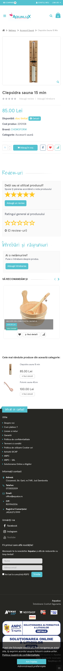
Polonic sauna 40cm (29, 382)
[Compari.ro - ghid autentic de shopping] (16, 582)
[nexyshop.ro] (27, 612)
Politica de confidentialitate (17, 439)
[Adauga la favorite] (50, 148)
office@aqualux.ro (14, 496)
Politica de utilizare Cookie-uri (18, 448)
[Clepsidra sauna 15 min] (10, 369)
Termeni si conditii (12, 444)
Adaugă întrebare (46, 99)
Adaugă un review (15, 203)
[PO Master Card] (31, 617)
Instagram (12, 531)
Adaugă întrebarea (16, 266)
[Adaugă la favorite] (19, 334)
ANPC (6, 456)
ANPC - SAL (9, 460)
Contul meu (43, 3)
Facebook (12, 526)
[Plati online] (42, 612)
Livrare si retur (11, 431)
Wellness (12, 31)
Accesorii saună (27, 31)
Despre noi (9, 423)
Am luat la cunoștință (17, 575)
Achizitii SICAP (10, 452)
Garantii (7, 435)
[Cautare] (51, 16)
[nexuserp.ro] (11, 612)
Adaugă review (26, 99)
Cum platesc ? (11, 427)
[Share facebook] (43, 148)
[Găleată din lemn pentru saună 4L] (31, 308)
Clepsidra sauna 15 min (30, 365)
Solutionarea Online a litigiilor (17, 464)
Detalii (35, 118)
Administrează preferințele (32, 666)
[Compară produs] (43, 334)
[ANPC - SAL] (31, 628)
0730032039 (12, 489)
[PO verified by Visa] (53, 612)
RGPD (26, 575)
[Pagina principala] (20, 15)
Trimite (36, 574)
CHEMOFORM (19, 129)
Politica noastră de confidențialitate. (21, 654)
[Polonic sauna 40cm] (10, 387)
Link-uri (55, 3)
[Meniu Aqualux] (5, 15)
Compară (10, 3)
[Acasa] (3, 31)
